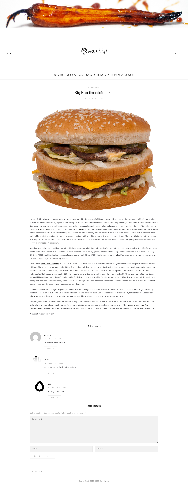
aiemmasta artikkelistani (47, 243)
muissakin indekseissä (40, 229)
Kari (102, 99)
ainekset (80, 229)
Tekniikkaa (117, 75)
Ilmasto (90, 75)
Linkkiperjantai (75, 75)
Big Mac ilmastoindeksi (94, 92)
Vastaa (50, 349)
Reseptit (58, 75)
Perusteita (103, 75)
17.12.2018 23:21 (54, 339)
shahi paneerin (36, 296)
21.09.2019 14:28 (54, 363)
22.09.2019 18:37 (58, 387)
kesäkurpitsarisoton (50, 264)
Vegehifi (129, 75)
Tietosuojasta (35, 472)
